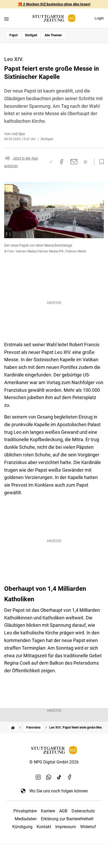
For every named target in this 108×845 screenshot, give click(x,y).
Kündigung (22, 826)
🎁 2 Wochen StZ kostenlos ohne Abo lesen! (54, 4)
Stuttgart (31, 35)
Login (99, 18)
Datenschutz (83, 810)
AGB (63, 810)
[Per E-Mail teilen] (74, 161)
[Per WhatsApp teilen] (85, 161)
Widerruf (88, 826)
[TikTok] (59, 777)
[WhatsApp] (49, 777)
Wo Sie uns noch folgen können (58, 790)
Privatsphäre (25, 810)
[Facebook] (70, 777)
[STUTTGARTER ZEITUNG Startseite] (54, 18)
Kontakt (44, 826)
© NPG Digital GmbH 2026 (54, 762)
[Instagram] (38, 777)
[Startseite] (12, 727)
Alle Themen (53, 35)
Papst (13, 35)
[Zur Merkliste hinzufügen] (100, 162)
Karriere (48, 810)
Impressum (65, 826)
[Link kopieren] (50, 162)
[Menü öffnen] (6, 18)
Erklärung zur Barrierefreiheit (67, 818)
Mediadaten (26, 818)
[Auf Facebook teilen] (61, 161)
